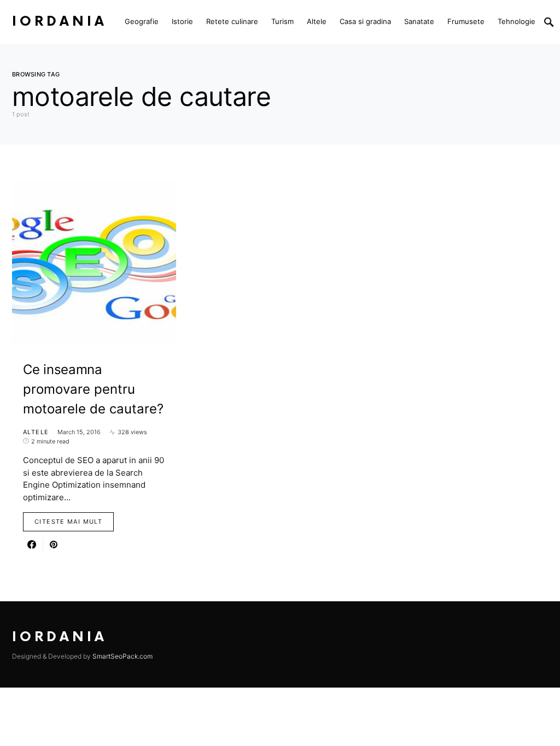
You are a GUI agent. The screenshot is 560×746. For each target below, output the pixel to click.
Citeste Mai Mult (68, 521)
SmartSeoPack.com (122, 656)
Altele (36, 432)
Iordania (59, 21)
